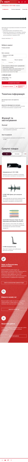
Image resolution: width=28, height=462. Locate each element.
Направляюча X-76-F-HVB (10, 172)
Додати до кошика (15, 82)
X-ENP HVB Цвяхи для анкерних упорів (12, 195)
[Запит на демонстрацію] (5, 460)
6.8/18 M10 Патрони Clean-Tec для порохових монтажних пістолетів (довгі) (13, 220)
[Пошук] (25, 1)
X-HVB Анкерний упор (9, 246)
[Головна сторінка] (7, 2)
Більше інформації (6, 38)
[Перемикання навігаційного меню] (2, 1)
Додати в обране (8, 86)
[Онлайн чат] (8, 460)
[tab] (5, 9)
